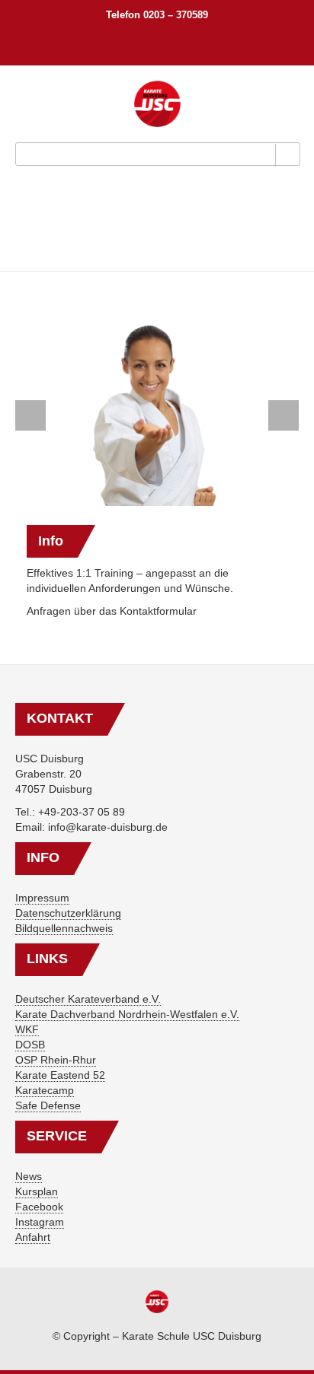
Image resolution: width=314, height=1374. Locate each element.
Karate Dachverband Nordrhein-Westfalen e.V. (127, 1014)
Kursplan (36, 1191)
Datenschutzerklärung (68, 913)
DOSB (30, 1044)
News (28, 1176)
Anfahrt (32, 1237)
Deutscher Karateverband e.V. (88, 999)
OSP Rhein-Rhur (55, 1060)
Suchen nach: (160, 41)
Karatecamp (44, 1090)
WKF (27, 1029)
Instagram (39, 1222)
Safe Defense (48, 1105)
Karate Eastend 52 (60, 1075)
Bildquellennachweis (64, 928)
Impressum (42, 898)
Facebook (39, 1207)
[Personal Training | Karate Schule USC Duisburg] (157, 104)
